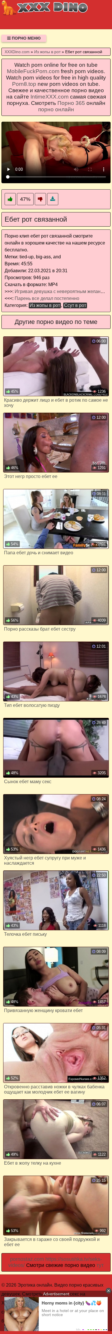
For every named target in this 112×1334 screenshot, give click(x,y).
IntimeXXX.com (49, 97)
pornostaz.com (27, 1259)
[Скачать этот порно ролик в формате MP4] (52, 199)
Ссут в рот (75, 305)
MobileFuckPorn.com (33, 71)
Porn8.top (24, 84)
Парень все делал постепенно (47, 298)
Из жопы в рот (45, 305)
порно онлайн (56, 109)
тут (100, 1265)
